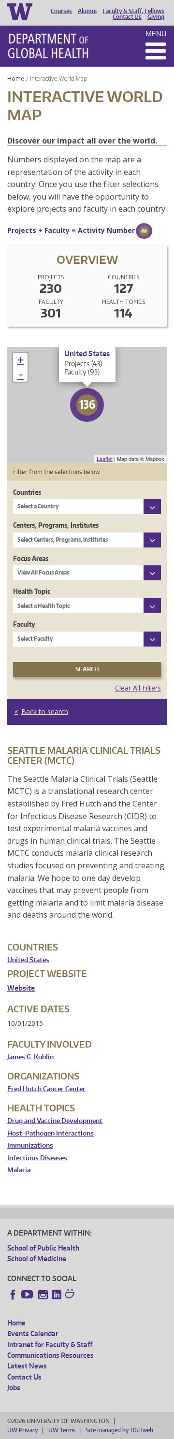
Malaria (18, 1170)
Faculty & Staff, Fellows (133, 11)
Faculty (24, 624)
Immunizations (30, 1145)
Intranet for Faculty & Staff (49, 1344)
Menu (156, 33)
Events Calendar (32, 1333)
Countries (27, 492)
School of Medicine (36, 1258)
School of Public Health (43, 1248)
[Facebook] (13, 1294)
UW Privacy (22, 1430)
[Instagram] (43, 1294)
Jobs (13, 1387)
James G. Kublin (30, 1057)
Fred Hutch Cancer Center (46, 1089)
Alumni (87, 11)
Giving (155, 17)
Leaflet (105, 458)
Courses (61, 11)
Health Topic (31, 591)
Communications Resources (50, 1355)
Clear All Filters (138, 687)
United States (28, 960)
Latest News (27, 1366)
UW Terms (61, 1430)
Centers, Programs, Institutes (56, 525)
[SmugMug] (71, 1295)
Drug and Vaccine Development (54, 1120)
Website (21, 988)
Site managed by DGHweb (119, 1430)
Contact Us (127, 17)
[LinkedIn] (56, 1294)
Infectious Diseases (37, 1158)
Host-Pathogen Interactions (50, 1133)
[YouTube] (28, 1294)
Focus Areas (30, 558)
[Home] (48, 45)
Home (15, 78)
